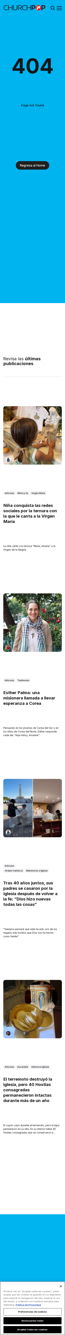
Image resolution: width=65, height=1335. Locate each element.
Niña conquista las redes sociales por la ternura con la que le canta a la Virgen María (30, 513)
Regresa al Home (32, 165)
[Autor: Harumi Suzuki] (8, 459)
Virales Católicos (14, 870)
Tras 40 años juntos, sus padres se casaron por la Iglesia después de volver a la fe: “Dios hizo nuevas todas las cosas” (30, 893)
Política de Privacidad (28, 1304)
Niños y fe (23, 493)
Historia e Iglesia (40, 1066)
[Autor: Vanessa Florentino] (8, 647)
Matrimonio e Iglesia (36, 870)
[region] (32, 1308)
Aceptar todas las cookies (32, 1329)
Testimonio (23, 680)
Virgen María (38, 493)
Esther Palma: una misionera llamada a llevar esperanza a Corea (29, 698)
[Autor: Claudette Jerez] (8, 1033)
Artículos (9, 493)
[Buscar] (52, 8)
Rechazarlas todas (32, 1320)
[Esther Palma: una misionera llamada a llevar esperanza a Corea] (32, 622)
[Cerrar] (61, 1286)
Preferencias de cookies (32, 1311)
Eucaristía (23, 1066)
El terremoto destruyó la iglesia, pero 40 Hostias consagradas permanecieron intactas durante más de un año (27, 1090)
